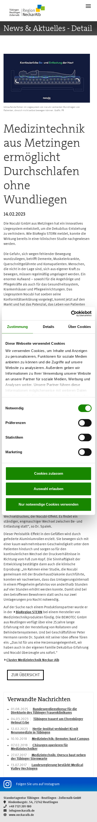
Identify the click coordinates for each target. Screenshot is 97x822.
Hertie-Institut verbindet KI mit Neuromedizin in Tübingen (44, 730)
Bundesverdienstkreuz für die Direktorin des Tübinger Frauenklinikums (44, 711)
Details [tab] (48, 327)
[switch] (85, 423)
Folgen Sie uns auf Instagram (38, 784)
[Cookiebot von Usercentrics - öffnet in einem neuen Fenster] (71, 313)
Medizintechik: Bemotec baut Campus (60, 739)
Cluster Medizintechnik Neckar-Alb (32, 660)
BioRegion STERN (29, 612)
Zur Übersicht (25, 675)
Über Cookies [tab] (79, 327)
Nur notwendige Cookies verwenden (48, 504)
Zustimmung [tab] (17, 327)
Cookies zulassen (48, 473)
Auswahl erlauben (48, 489)
